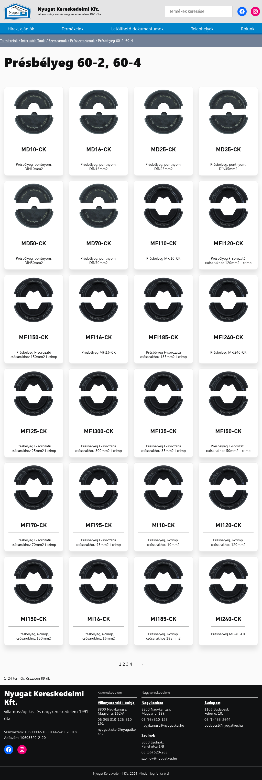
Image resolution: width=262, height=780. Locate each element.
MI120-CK (228, 525)
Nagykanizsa (152, 702)
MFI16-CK (98, 337)
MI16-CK (98, 618)
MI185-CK (163, 618)
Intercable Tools (33, 40)
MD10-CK (33, 149)
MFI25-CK (33, 431)
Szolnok (148, 735)
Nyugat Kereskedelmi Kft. (68, 9)
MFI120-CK (228, 243)
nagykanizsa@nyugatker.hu (162, 725)
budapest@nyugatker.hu (223, 725)
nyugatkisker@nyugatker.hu (117, 731)
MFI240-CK (228, 337)
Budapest (212, 702)
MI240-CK (228, 618)
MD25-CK (163, 149)
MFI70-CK (33, 525)
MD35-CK (228, 149)
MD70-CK (98, 243)
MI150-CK (34, 618)
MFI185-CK (163, 337)
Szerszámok (58, 40)
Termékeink (9, 40)
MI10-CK (163, 525)
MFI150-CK (33, 337)
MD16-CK (98, 149)
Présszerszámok (82, 40)
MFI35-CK (163, 431)
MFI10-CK (163, 243)
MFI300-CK (98, 431)
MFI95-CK (98, 525)
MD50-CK (33, 243)
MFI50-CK (228, 431)
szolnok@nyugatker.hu (159, 758)
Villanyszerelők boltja (116, 702)
